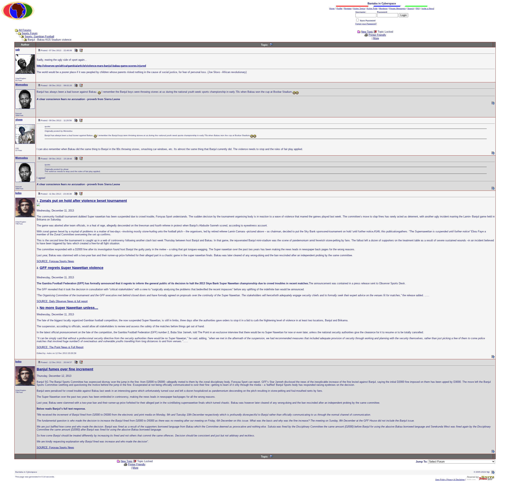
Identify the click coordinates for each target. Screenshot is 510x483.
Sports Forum (29, 33)
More (376, 38)
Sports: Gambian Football (39, 36)
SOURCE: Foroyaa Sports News (55, 261)
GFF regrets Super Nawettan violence (71, 268)
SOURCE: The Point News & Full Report (60, 347)
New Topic (367, 31)
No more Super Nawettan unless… (69, 308)
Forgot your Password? (366, 24)
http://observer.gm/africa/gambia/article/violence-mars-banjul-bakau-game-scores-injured (91, 65)
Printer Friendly (377, 34)
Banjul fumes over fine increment (65, 369)
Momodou (21, 84)
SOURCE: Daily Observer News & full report (62, 301)
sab (17, 49)
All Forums (25, 30)
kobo (18, 193)
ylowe (19, 119)
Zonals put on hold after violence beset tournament (83, 201)
